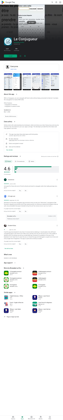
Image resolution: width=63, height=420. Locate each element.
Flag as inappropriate (11, 316)
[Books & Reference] (11, 116)
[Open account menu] (60, 2)
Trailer (31, 22)
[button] (8, 81)
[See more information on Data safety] (14, 122)
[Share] (20, 56)
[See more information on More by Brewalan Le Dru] (23, 268)
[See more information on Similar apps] (15, 292)
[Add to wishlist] (25, 56)
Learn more (13, 69)
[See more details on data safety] (9, 150)
